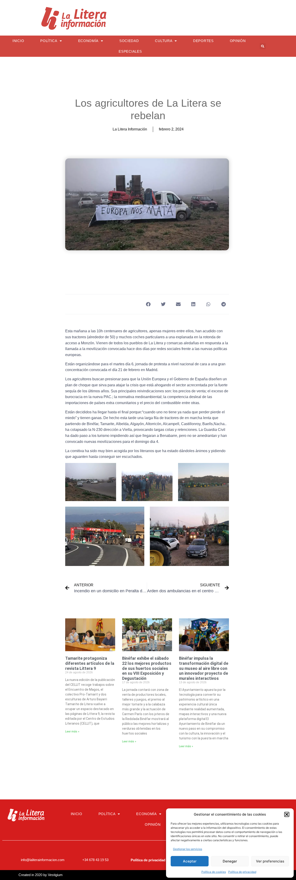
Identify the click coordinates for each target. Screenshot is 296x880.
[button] (286, 814)
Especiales (130, 51)
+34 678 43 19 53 (95, 860)
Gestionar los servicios (187, 849)
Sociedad (129, 41)
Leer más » (72, 731)
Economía (88, 41)
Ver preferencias (270, 861)
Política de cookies (213, 872)
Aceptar (190, 861)
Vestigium (55, 875)
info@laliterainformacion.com (43, 860)
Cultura (163, 41)
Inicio (18, 41)
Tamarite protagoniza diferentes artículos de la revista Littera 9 (89, 663)
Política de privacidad (242, 872)
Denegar (230, 861)
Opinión (238, 41)
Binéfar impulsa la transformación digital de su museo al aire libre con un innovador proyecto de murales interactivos (203, 668)
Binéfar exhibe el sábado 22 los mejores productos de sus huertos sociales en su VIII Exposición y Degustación (146, 668)
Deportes (203, 41)
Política (48, 41)
